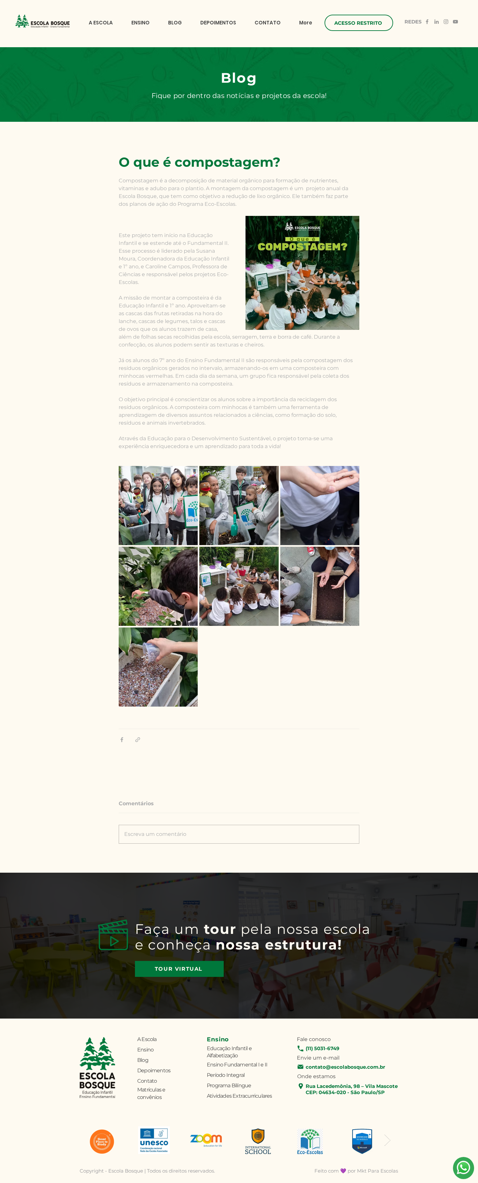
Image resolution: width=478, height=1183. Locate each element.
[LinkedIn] (436, 22)
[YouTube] (455, 22)
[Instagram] (446, 22)
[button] (359, 23)
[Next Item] (387, 1140)
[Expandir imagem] (158, 505)
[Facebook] (427, 22)
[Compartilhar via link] (138, 740)
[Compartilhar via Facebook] (122, 740)
